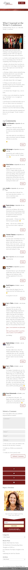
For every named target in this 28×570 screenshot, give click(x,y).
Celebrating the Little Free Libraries (11, 553)
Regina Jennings (7, 27)
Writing (4, 29)
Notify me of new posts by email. (12, 452)
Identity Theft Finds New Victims (11, 542)
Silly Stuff (21, 27)
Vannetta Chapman (10, 234)
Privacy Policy (19, 566)
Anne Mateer (9, 266)
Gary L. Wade (9, 303)
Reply (22, 144)
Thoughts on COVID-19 (8, 547)
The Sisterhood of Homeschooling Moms (12, 545)
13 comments (10, 29)
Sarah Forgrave (10, 285)
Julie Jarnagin (9, 149)
